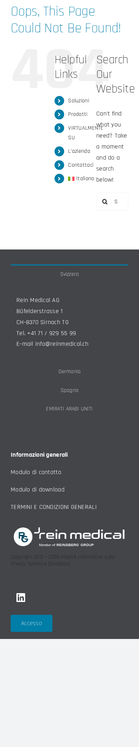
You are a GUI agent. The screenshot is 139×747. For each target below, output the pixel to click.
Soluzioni (78, 100)
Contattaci (80, 165)
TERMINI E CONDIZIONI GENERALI (54, 507)
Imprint (69, 557)
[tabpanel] (69, 322)
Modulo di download (38, 489)
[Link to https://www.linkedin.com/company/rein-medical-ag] (21, 598)
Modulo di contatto (36, 472)
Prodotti (77, 114)
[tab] (69, 273)
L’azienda (79, 151)
